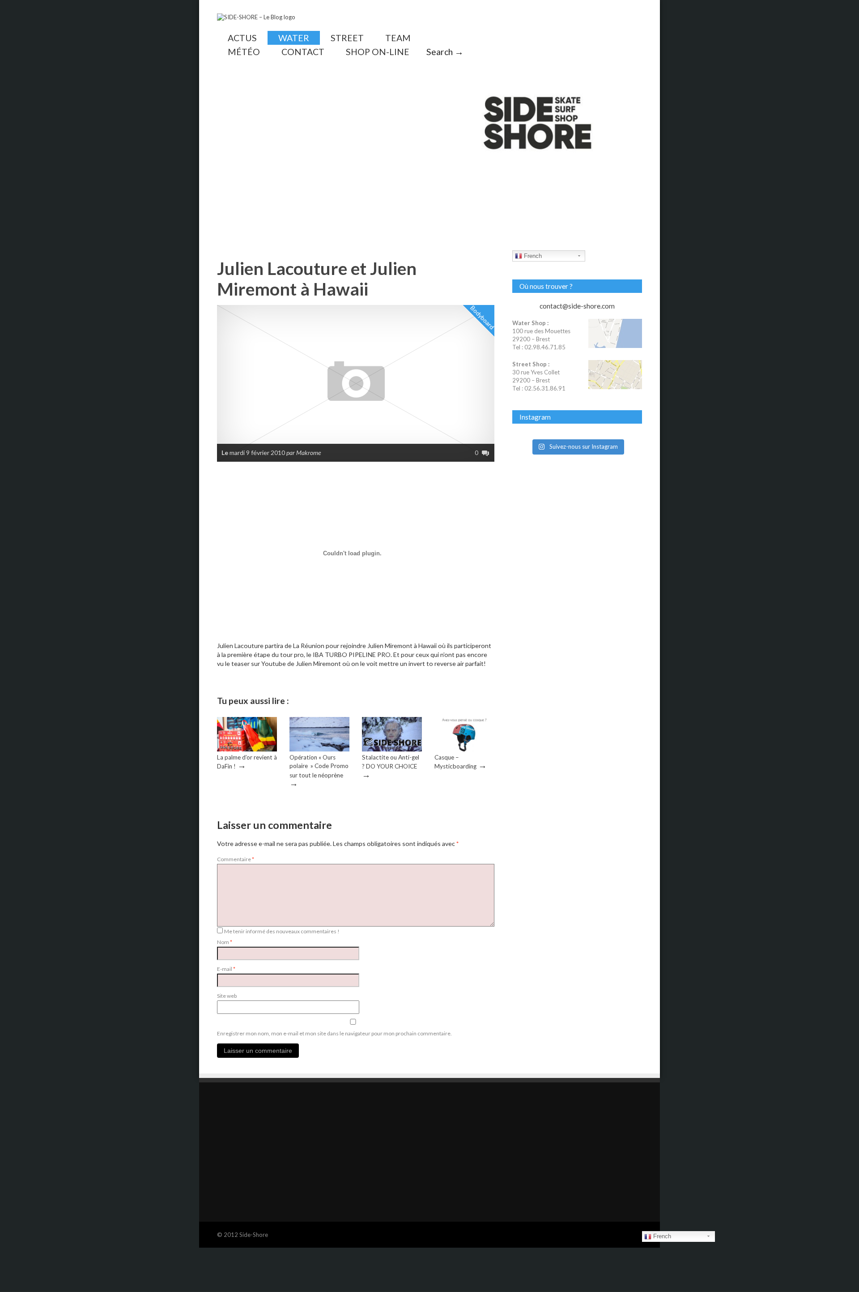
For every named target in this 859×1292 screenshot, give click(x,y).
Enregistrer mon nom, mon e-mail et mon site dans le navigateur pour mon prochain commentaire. (334, 1033)
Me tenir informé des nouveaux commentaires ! (282, 931)
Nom (224, 942)
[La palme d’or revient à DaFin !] (247, 749)
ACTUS (242, 38)
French (532, 256)
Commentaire (235, 859)
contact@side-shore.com (577, 306)
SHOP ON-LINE (377, 52)
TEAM (398, 38)
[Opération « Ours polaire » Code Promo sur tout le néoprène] (319, 749)
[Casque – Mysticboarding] (464, 749)
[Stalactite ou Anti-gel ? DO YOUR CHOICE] (392, 749)
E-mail (226, 969)
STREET (347, 38)
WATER (293, 38)
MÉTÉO (244, 52)
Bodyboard (482, 317)
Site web (227, 995)
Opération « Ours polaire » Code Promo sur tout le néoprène (319, 766)
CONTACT (302, 52)
